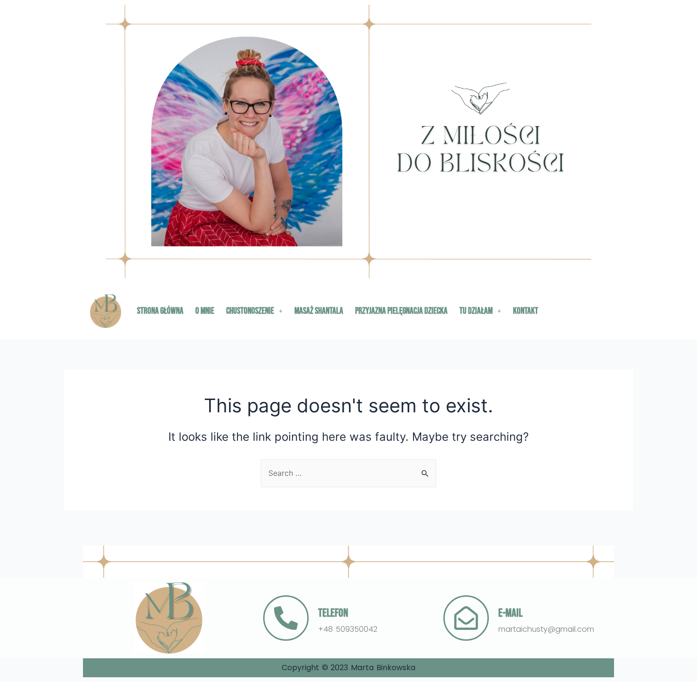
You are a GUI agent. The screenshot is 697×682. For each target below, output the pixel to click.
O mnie (204, 311)
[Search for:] (348, 473)
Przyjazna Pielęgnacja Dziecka (401, 311)
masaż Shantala (318, 311)
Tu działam (476, 311)
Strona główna (160, 311)
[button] (254, 311)
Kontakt (525, 311)
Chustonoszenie (250, 311)
